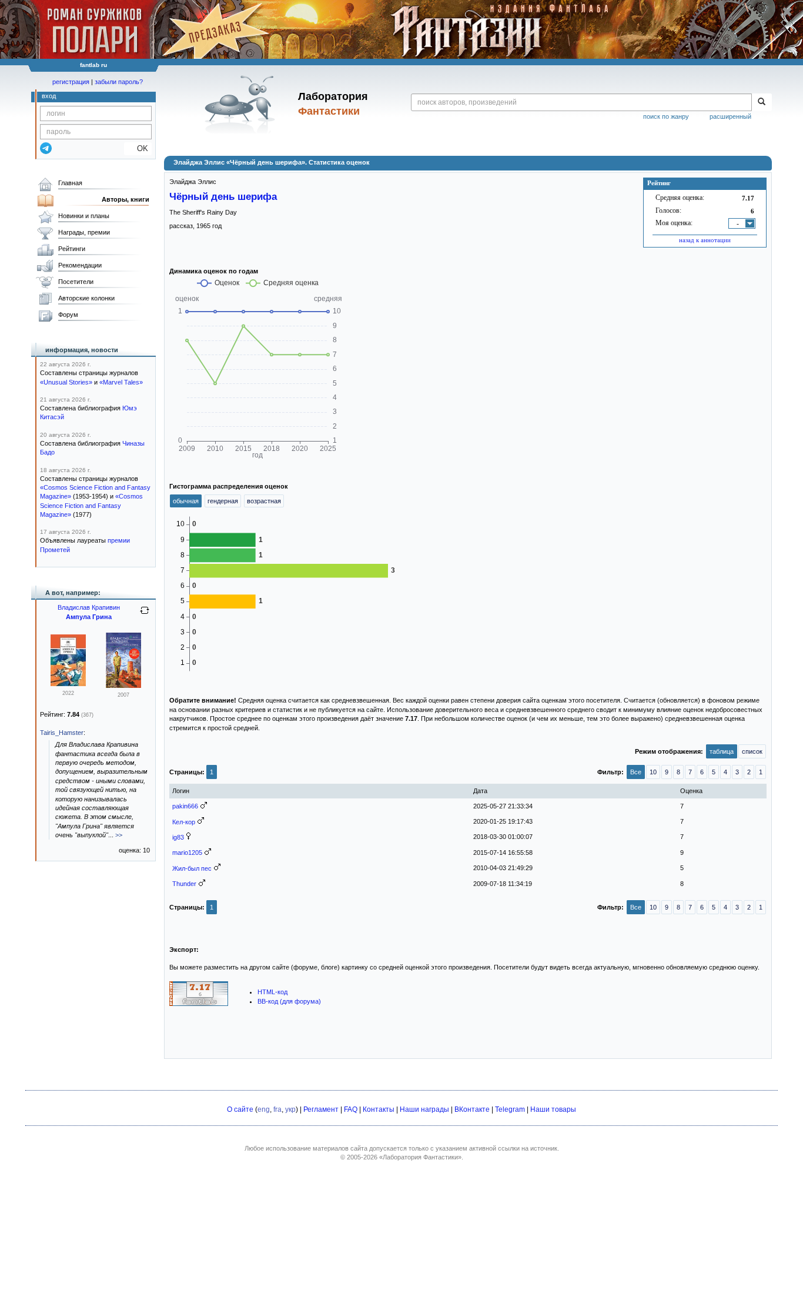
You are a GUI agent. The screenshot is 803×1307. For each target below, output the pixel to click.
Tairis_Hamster (61, 732)
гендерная (223, 500)
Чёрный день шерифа (223, 196)
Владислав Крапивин (89, 607)
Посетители (75, 281)
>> (118, 834)
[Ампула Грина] (68, 683)
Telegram (510, 1109)
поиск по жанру (666, 116)
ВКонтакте (472, 1109)
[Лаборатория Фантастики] (242, 104)
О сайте (240, 1109)
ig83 (178, 837)
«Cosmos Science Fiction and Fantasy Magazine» (91, 505)
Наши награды (424, 1109)
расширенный (730, 116)
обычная (186, 500)
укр (290, 1109)
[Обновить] (145, 615)
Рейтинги (71, 248)
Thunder (184, 883)
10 (653, 771)
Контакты (378, 1109)
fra (277, 1109)
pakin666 (185, 806)
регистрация (70, 81)
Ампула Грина (89, 616)
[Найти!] (761, 102)
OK (138, 148)
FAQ (350, 1109)
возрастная (264, 500)
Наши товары (553, 1109)
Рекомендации (80, 265)
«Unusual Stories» (66, 382)
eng (263, 1109)
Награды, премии (84, 232)
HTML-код (272, 991)
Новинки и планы (83, 215)
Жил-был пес (192, 868)
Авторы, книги (125, 199)
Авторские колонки (86, 298)
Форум (68, 314)
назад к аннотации (705, 239)
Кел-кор (183, 821)
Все (635, 771)
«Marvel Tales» (121, 382)
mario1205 (187, 852)
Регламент (321, 1109)
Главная (70, 182)
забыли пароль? (119, 81)
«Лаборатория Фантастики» (420, 1157)
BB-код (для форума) (289, 1001)
